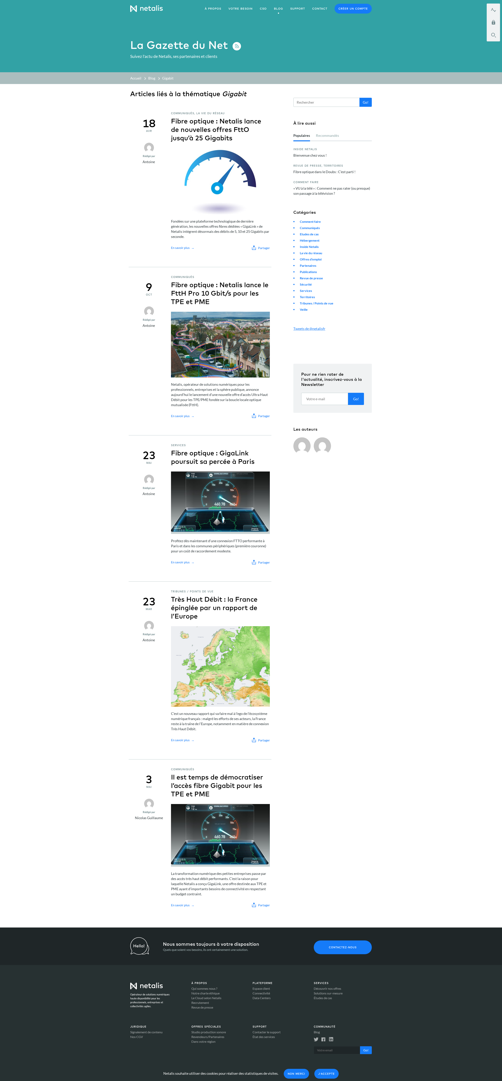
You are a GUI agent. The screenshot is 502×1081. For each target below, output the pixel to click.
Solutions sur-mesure (328, 993)
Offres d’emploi (311, 259)
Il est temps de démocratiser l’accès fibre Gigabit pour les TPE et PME (217, 785)
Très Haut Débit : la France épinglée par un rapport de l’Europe (214, 607)
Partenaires (308, 265)
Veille (304, 309)
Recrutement (200, 1002)
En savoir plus (180, 247)
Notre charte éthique (205, 993)
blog (278, 8)
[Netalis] (146, 8)
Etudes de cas (309, 234)
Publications (308, 272)
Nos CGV (136, 1037)
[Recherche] (493, 35)
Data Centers (262, 998)
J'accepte (326, 1073)
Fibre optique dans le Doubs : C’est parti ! (324, 172)
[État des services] (493, 10)
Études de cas (323, 998)
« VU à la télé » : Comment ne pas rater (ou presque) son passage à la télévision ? (331, 191)
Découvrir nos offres (327, 988)
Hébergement (309, 240)
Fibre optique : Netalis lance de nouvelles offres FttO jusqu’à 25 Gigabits (216, 129)
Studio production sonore (208, 1032)
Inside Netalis (309, 247)
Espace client (261, 988)
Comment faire (310, 221)
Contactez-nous (343, 947)
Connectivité (261, 993)
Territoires (307, 297)
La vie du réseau (311, 253)
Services (306, 290)
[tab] (301, 137)
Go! (365, 102)
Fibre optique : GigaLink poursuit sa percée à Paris (213, 457)
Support (297, 8)
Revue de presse (311, 278)
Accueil (135, 78)
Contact (319, 8)
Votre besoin (240, 8)
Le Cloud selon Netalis (206, 998)
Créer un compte (353, 8)
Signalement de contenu (146, 1032)
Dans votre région (203, 1041)
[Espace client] (493, 22)
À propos (213, 8)
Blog (151, 78)
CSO (263, 8)
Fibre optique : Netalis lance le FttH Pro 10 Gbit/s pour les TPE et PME (219, 293)
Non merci (296, 1073)
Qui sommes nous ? (204, 988)
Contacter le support (267, 1032)
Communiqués (310, 228)
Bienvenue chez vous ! (310, 155)
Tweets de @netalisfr (309, 328)
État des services (264, 1037)
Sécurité (306, 284)
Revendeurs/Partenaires (207, 1037)
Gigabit (168, 78)
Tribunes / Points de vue (316, 303)
